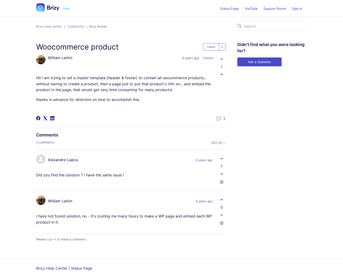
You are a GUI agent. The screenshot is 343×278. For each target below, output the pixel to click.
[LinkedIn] (52, 118)
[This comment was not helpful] (221, 174)
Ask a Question (259, 62)
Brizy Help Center (49, 26)
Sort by (217, 142)
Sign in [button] (297, 9)
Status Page (229, 9)
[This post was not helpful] (221, 74)
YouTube (251, 9)
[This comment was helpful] (221, 158)
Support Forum (274, 9)
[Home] (54, 10)
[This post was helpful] (221, 59)
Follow (211, 47)
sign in (51, 239)
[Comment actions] (221, 182)
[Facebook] (38, 118)
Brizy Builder (98, 26)
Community (75, 26)
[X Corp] (45, 118)
